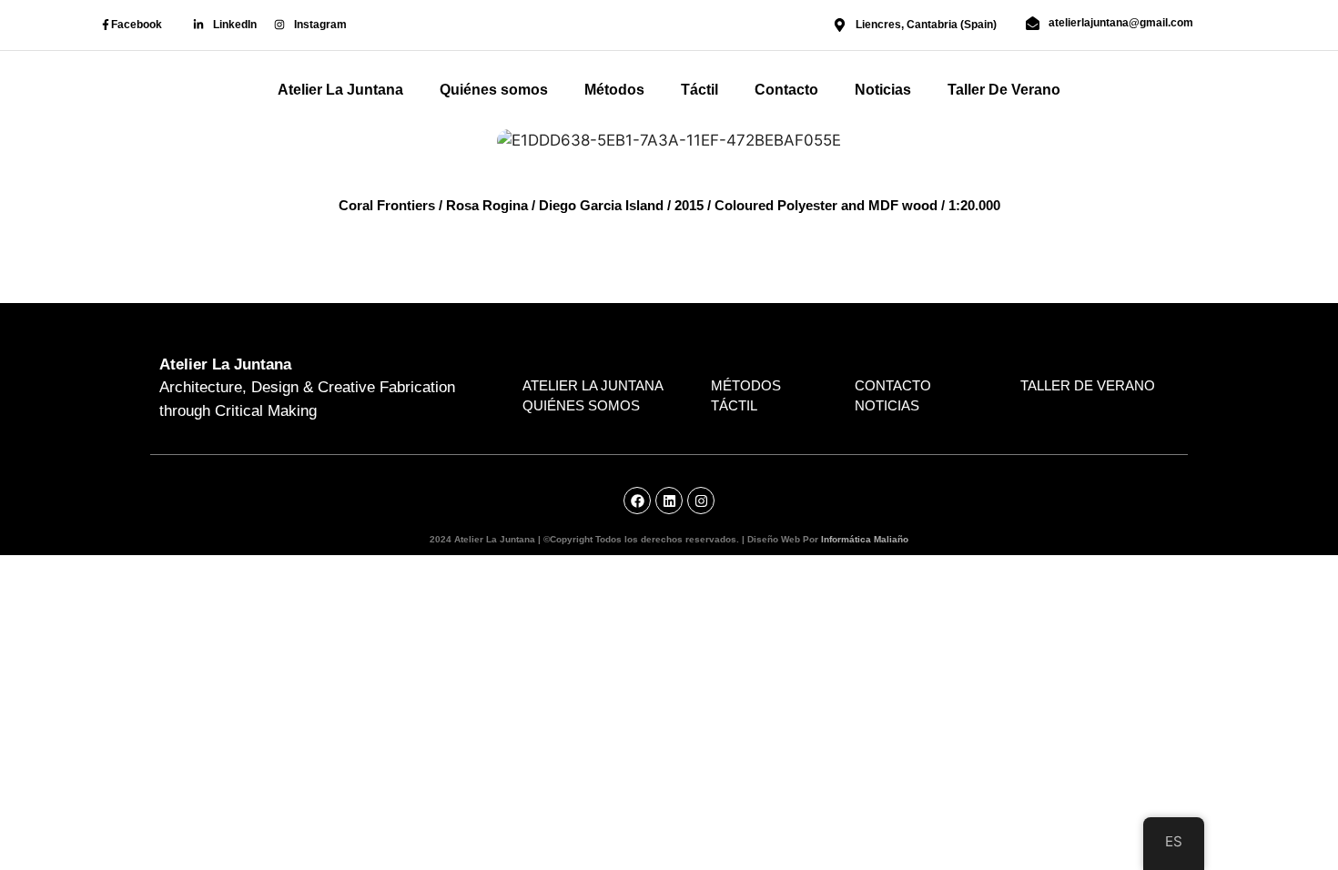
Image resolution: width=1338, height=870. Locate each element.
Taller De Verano (1004, 89)
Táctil (699, 89)
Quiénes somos (494, 89)
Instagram (320, 24)
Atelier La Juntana (340, 89)
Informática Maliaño (864, 539)
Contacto (786, 89)
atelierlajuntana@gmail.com (1121, 22)
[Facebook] (105, 24)
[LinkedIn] (198, 24)
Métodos (614, 89)
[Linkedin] (669, 500)
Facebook (136, 24)
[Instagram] (279, 24)
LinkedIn (235, 24)
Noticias (883, 89)
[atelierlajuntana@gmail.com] (1032, 23)
